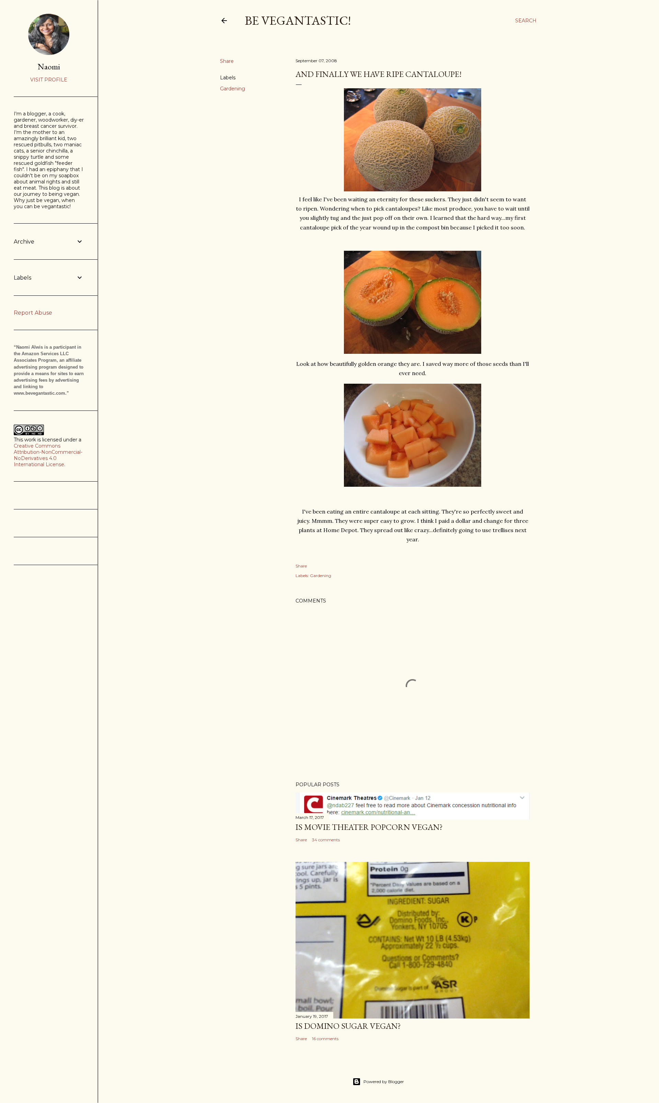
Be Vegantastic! (298, 20)
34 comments (326, 839)
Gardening (232, 89)
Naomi (49, 66)
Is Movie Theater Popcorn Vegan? (369, 827)
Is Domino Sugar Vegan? (348, 1026)
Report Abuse (33, 312)
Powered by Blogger (383, 1081)
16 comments (325, 1038)
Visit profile (48, 80)
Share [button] (227, 61)
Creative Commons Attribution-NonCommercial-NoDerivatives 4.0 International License (48, 455)
